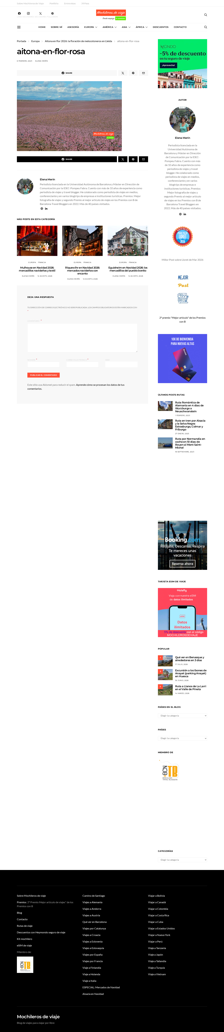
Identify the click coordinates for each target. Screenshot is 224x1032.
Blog (19, 912)
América (108, 27)
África (140, 27)
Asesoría (73, 27)
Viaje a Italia (89, 980)
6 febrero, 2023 (24, 61)
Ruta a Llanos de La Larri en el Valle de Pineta (190, 688)
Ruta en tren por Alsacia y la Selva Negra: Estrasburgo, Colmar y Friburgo (190, 425)
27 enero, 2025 (182, 434)
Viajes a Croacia (91, 934)
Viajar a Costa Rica (158, 915)
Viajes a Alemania (92, 902)
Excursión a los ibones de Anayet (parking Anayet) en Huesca (190, 673)
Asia (124, 27)
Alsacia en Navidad (93, 993)
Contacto (180, 27)
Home (42, 27)
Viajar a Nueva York (159, 934)
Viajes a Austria (91, 915)
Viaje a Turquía (156, 967)
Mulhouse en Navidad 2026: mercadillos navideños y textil (37, 269)
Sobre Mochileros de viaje (31, 895)
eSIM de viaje (24, 945)
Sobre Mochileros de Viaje (30, 3)
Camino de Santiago (93, 895)
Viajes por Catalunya (94, 928)
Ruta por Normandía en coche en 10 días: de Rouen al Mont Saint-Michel (190, 443)
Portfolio (54, 3)
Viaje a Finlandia (91, 967)
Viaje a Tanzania (157, 948)
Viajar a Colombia (158, 908)
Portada (21, 41)
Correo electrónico (77, 359)
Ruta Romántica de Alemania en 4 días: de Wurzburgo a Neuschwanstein (189, 407)
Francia (42, 262)
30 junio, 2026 (182, 680)
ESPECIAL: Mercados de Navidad (101, 987)
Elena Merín (41, 61)
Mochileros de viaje (38, 1016)
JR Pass (85, 3)
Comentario (33, 321)
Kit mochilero (24, 938)
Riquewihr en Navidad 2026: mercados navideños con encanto (82, 270)
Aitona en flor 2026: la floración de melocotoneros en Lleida (78, 41)
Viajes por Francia (92, 961)
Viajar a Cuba (155, 921)
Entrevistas (70, 3)
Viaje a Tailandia (157, 961)
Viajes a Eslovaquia (93, 948)
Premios (21, 902)
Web (107, 360)
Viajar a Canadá (157, 902)
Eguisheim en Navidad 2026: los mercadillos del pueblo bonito (127, 269)
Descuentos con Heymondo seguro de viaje (41, 932)
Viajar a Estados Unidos (161, 928)
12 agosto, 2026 (45, 276)
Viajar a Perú (155, 941)
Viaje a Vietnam (157, 974)
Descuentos (161, 27)
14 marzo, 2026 (182, 693)
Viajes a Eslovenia (92, 941)
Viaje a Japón (155, 954)
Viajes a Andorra (91, 908)
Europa (89, 27)
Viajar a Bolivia (156, 895)
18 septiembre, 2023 (184, 452)
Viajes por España (92, 954)
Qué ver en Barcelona (94, 921)
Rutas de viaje (24, 925)
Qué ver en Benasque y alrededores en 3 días (189, 659)
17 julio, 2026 (181, 664)
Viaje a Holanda (91, 974)
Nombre (32, 359)
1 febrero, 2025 (182, 415)
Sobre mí (56, 27)
